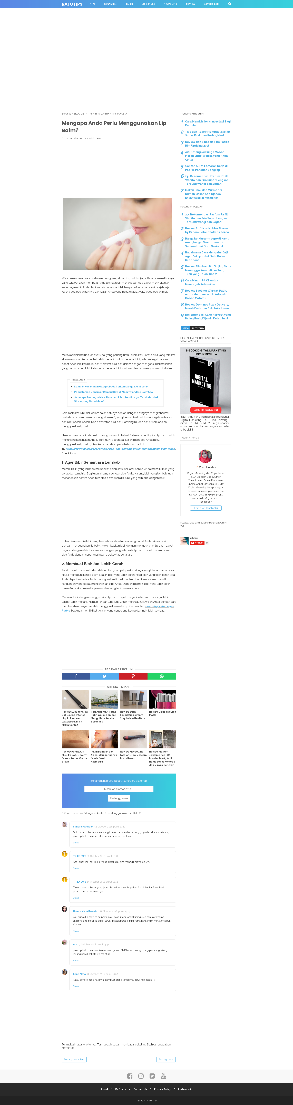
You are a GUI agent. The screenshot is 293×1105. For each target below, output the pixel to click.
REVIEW (190, 4)
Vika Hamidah (207, 467)
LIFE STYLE (148, 4)
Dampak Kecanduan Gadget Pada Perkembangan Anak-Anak (111, 386)
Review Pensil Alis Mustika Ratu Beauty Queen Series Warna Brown (74, 756)
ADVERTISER (211, 4)
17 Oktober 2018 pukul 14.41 (93, 944)
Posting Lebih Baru (74, 1059)
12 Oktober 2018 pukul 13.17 (109, 826)
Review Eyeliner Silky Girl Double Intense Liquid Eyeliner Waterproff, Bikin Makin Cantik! (75, 718)
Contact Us (140, 1089)
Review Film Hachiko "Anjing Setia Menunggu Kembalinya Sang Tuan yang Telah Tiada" (208, 270)
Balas (76, 842)
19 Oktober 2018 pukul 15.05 (102, 974)
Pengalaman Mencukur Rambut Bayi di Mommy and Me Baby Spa (113, 392)
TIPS (92, 4)
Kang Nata (79, 974)
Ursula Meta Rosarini (85, 911)
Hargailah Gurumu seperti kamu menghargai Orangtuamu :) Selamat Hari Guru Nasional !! (207, 242)
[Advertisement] (146, 23)
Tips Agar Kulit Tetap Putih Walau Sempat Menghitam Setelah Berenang (103, 716)
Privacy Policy (162, 1089)
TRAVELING (170, 4)
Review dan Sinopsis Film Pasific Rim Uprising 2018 (207, 143)
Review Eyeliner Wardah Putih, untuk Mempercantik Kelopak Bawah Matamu (206, 294)
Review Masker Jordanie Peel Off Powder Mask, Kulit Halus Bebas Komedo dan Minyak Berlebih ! (162, 758)
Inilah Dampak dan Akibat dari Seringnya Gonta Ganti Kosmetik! (104, 756)
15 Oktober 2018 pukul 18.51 (102, 881)
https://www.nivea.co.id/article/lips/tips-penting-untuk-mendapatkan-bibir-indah (120, 448)
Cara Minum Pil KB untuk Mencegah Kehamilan (201, 282)
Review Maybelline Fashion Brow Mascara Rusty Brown (133, 755)
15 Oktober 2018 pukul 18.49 (102, 856)
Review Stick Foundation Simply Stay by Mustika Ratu (132, 715)
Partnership (185, 1089)
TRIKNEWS (79, 856)
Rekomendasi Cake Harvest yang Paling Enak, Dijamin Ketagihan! (208, 316)
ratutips (72, 4)
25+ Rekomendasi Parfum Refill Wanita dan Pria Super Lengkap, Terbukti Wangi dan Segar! (207, 180)
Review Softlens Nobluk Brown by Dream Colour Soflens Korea (207, 230)
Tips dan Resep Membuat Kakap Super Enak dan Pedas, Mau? (207, 133)
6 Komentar (96, 138)
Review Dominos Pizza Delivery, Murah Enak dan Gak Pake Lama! (207, 306)
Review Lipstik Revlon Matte (162, 713)
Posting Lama (166, 1059)
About (104, 1089)
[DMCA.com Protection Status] (193, 329)
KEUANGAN (110, 4)
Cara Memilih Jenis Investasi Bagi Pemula (208, 123)
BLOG (129, 4)
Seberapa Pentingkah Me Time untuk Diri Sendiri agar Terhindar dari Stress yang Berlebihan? (116, 399)
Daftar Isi (120, 1089)
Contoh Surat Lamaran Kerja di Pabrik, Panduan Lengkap (206, 167)
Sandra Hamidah (83, 826)
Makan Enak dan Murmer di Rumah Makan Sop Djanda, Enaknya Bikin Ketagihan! (203, 193)
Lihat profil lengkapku (206, 508)
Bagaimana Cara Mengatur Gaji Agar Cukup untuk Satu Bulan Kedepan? (206, 256)
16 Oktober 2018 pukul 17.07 (114, 911)
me (75, 944)
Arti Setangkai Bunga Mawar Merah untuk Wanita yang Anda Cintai (206, 155)
